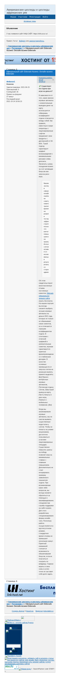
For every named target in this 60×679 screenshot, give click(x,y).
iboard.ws (30, 611)
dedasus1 (10, 82)
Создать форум (18, 611)
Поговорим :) (17, 48)
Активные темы (30, 21)
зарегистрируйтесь (36, 41)
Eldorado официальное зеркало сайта (46, 295)
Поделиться (43, 78)
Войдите (22, 41)
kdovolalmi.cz (48, 611)
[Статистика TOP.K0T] (28, 620)
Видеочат (39, 611)
